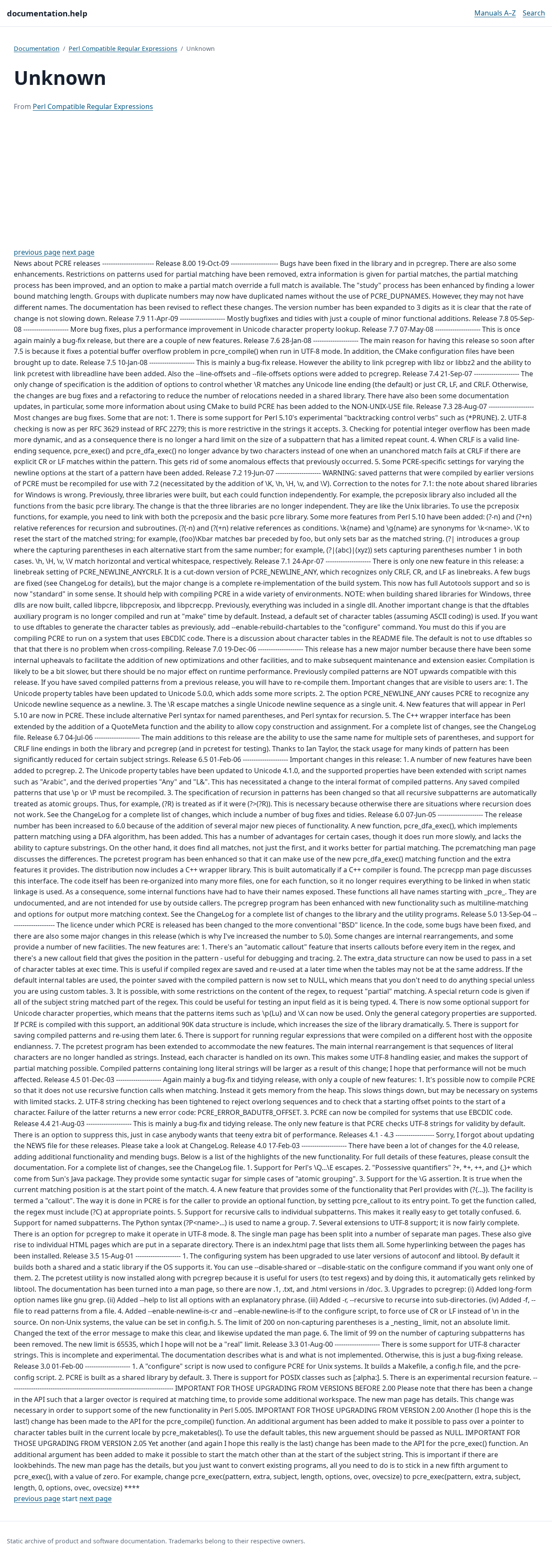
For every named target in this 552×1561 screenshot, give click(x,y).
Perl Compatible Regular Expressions (123, 48)
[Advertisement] (276, 179)
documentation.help (47, 13)
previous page (37, 252)
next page (78, 252)
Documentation (37, 48)
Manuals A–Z (495, 13)
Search (534, 13)
